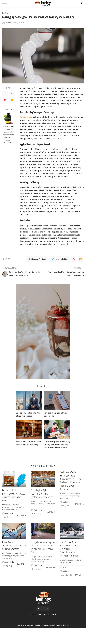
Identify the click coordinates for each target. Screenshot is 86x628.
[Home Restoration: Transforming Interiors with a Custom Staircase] (14, 531)
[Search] (82, 3)
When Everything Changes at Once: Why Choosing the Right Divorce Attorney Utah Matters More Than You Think (57, 445)
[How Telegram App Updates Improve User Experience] (57, 400)
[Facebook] (5, 93)
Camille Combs (9, 513)
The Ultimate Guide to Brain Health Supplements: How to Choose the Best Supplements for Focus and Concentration (8, 135)
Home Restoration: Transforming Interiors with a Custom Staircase (14, 545)
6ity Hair (8, 23)
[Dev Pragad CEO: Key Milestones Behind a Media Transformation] (29, 400)
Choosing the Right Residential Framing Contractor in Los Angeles (42, 493)
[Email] (12, 100)
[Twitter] (12, 93)
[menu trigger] (5, 3)
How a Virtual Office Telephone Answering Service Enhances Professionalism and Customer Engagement (69, 549)
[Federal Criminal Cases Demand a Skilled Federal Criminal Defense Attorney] (29, 429)
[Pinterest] (5, 100)
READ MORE (20, 515)
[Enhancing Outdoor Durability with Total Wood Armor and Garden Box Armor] (14, 479)
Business (5, 13)
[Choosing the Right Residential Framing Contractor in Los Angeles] (43, 479)
